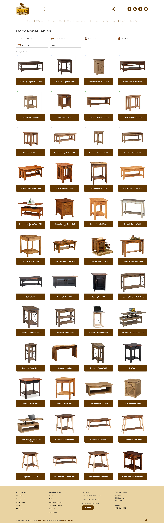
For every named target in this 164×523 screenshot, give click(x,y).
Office (61, 21)
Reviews (114, 21)
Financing (123, 21)
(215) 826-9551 (120, 508)
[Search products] (113, 9)
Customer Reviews (55, 502)
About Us (105, 21)
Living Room (51, 21)
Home (51, 495)
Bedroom (30, 21)
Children (68, 21)
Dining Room (40, 21)
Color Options (94, 21)
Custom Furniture (80, 21)
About (51, 499)
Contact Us (133, 21)
